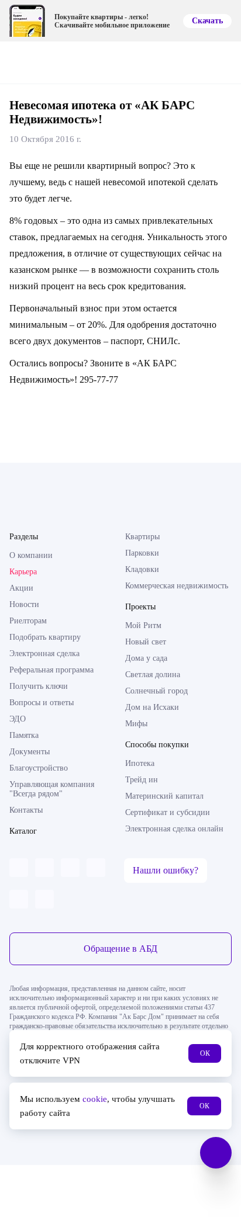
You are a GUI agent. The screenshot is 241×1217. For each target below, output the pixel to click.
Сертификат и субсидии (167, 812)
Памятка (24, 735)
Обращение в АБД (120, 949)
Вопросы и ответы (41, 702)
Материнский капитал (164, 796)
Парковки (142, 553)
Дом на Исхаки (152, 707)
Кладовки (142, 569)
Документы (29, 751)
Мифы (136, 723)
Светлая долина (152, 674)
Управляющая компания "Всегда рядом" (51, 789)
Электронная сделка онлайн (174, 828)
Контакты (26, 810)
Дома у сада (146, 658)
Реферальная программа (51, 669)
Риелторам (28, 620)
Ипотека (139, 763)
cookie (94, 1099)
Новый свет (145, 641)
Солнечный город (156, 690)
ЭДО (17, 719)
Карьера (23, 571)
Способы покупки (157, 744)
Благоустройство (38, 768)
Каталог (23, 831)
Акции (21, 588)
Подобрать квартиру (45, 637)
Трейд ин (141, 779)
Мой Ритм (143, 625)
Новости (24, 604)
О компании (31, 555)
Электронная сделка (44, 653)
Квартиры (142, 536)
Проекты (140, 606)
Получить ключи (38, 686)
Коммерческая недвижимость (176, 585)
